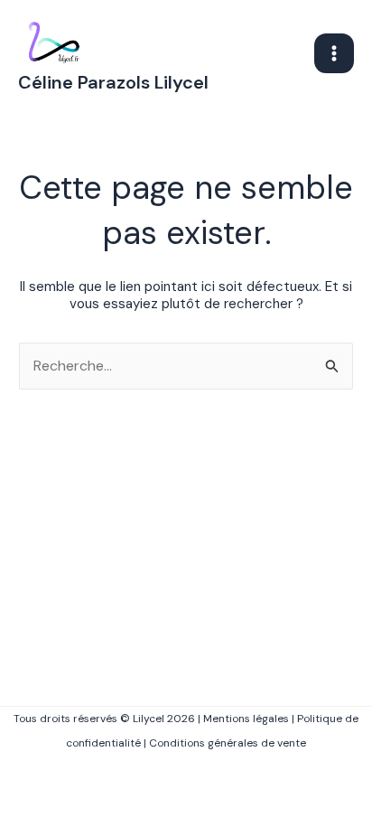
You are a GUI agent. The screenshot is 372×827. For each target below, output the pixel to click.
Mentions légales (246, 718)
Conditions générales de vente (227, 743)
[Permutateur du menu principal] (334, 53)
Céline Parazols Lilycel (113, 82)
